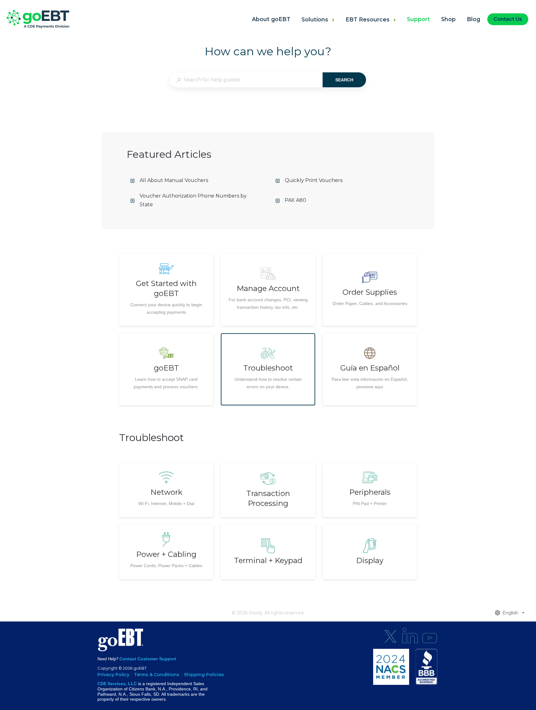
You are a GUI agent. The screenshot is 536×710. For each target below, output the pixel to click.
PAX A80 (295, 200)
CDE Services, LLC (117, 683)
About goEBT (271, 19)
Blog (473, 19)
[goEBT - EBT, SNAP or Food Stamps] (37, 26)
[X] (390, 635)
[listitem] (166, 290)
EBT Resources (368, 19)
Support (418, 19)
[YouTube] (429, 635)
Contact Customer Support (147, 658)
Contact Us (508, 19)
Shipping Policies (204, 674)
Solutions (315, 19)
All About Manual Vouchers (174, 180)
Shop (448, 19)
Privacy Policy (113, 674)
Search (344, 79)
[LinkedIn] (410, 635)
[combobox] (246, 79)
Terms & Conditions (156, 674)
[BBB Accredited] (426, 667)
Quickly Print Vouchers (313, 180)
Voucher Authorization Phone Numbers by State (193, 200)
